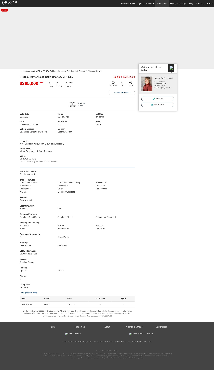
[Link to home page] (11, 3)
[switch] (113, 85)
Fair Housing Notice (140, 341)
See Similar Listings (121, 92)
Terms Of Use (70, 341)
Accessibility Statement (112, 341)
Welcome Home (128, 4)
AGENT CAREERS (204, 4)
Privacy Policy (88, 341)
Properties (162, 5)
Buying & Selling (178, 5)
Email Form (159, 105)
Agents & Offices (146, 5)
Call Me (159, 99)
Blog (191, 4)
